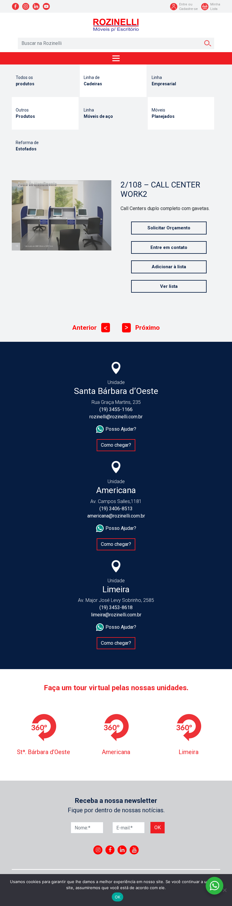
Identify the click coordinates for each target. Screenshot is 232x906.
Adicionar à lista (169, 266)
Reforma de (27, 145)
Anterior (89, 327)
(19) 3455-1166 (116, 409)
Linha (164, 80)
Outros (25, 113)
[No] (224, 890)
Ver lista (169, 286)
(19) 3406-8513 (116, 508)
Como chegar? (116, 445)
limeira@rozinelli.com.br (116, 615)
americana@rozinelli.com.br (116, 516)
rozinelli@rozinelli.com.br (116, 417)
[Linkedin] (122, 850)
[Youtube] (134, 850)
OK (118, 897)
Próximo (142, 327)
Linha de (93, 80)
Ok (157, 827)
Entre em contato (168, 247)
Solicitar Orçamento (168, 228)
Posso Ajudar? (120, 429)
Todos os (25, 80)
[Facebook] (109, 850)
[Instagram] (98, 850)
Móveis (163, 113)
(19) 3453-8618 (116, 607)
